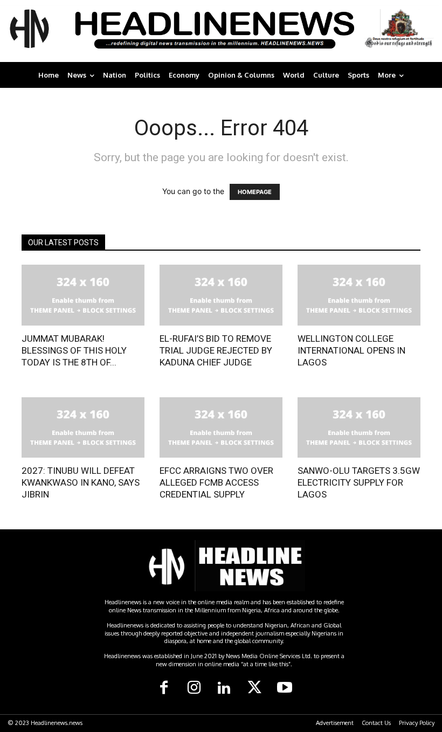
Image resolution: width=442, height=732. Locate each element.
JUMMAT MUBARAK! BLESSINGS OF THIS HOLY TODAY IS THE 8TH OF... (74, 350)
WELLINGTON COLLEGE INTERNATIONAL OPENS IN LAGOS (351, 350)
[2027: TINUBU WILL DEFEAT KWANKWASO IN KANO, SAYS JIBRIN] (83, 427)
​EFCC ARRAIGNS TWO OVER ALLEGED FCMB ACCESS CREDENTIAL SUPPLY (216, 482)
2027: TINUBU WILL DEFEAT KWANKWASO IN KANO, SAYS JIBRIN (81, 482)
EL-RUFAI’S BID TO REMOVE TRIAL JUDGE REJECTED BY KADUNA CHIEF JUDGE (216, 350)
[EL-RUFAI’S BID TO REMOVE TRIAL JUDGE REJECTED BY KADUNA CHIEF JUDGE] (221, 295)
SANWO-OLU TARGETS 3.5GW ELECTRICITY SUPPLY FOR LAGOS (359, 482)
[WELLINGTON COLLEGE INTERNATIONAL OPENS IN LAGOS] (359, 295)
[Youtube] (285, 688)
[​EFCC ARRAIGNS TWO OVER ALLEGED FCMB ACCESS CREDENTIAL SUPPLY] (221, 427)
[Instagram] (194, 688)
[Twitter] (254, 688)
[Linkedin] (224, 688)
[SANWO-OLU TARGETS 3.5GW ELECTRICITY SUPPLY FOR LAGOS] (359, 427)
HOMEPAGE (255, 192)
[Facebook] (164, 688)
